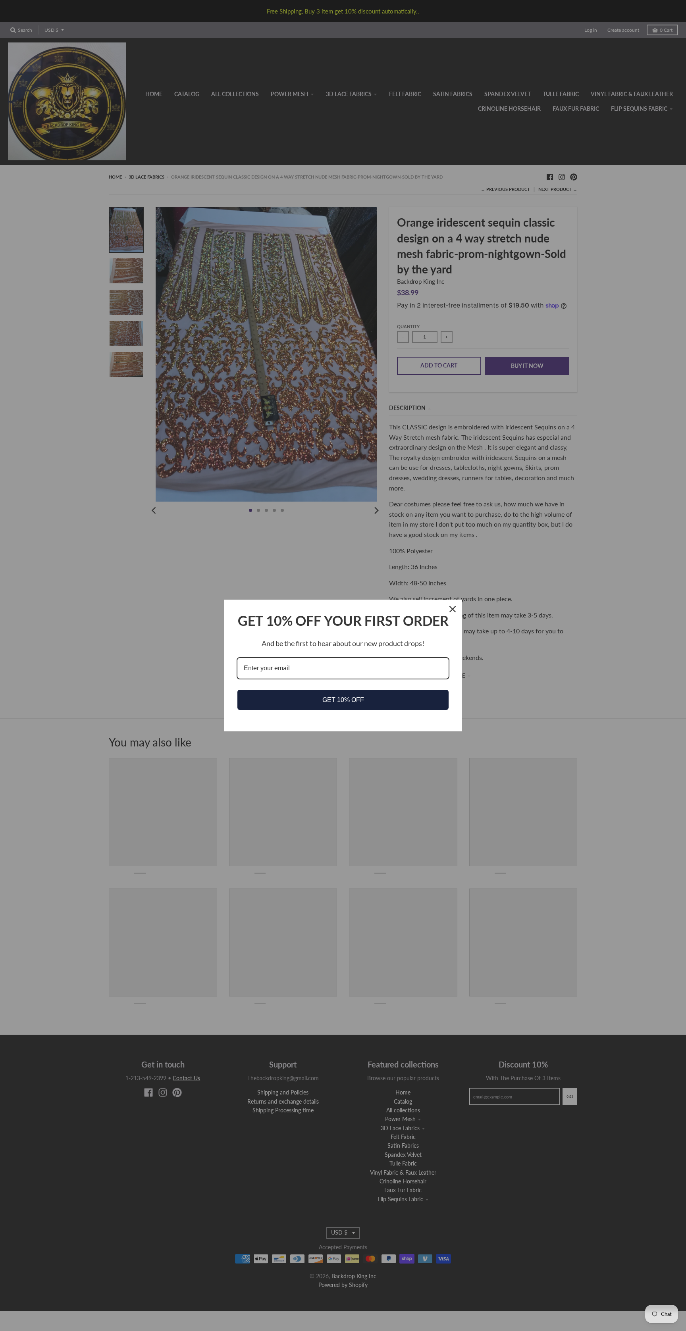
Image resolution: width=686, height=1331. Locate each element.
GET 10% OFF (343, 699)
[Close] (452, 609)
